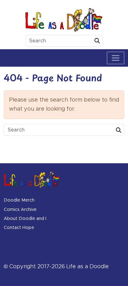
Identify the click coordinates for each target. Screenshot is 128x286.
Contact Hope (19, 228)
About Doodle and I (25, 219)
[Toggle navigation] (115, 58)
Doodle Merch (19, 200)
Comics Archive (20, 209)
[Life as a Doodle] (64, 19)
